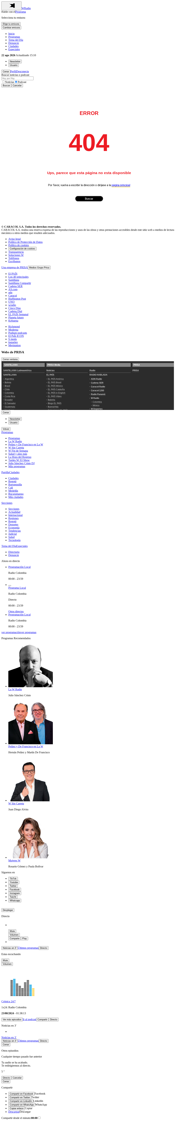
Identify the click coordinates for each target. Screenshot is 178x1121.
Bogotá (12, 481)
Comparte (14, 938)
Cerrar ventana (10, 359)
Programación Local (19, 566)
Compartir (42, 1019)
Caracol (12, 295)
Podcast (22, 82)
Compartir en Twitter (20, 1097)
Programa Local (17, 587)
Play (24, 938)
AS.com (12, 289)
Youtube (14, 882)
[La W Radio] (30, 686)
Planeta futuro (16, 317)
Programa (20, 11)
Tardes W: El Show (19, 460)
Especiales (14, 49)
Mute (12, 931)
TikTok (13, 878)
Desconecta (22, 71)
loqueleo (13, 342)
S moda (12, 339)
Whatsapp (15, 900)
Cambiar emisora (11, 27)
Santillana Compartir (19, 283)
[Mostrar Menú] (11, 5)
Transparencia (16, 251)
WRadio (26, 8)
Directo (43, 948)
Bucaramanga (15, 493)
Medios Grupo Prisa (39, 267)
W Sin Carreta (16, 447)
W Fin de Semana (18, 450)
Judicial (12, 533)
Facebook (15, 889)
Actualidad (14, 511)
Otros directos (16, 611)
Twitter (13, 886)
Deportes (13, 524)
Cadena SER (15, 286)
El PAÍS (12, 273)
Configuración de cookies (22, 248)
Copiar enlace (16, 1108)
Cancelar (17, 85)
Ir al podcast (29, 1019)
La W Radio (15, 441)
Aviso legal (14, 238)
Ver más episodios (12, 1019)
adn (10, 292)
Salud (11, 537)
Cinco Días (14, 308)
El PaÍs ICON (16, 335)
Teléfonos (13, 258)
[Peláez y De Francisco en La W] (30, 743)
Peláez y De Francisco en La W (25, 444)
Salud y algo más (17, 453)
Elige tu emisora (11, 24)
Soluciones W (16, 255)
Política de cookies (18, 245)
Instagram (15, 893)
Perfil (13, 71)
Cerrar (6, 71)
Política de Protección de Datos (25, 242)
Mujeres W (14, 860)
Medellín (13, 490)
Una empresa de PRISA (14, 267)
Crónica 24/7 (8, 1001)
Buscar (6, 85)
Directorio (13, 551)
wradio (12, 305)
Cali (10, 487)
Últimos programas (28, 947)
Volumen (14, 934)
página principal (121, 185)
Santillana (13, 279)
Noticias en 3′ (9, 948)
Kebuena (13, 320)
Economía (13, 527)
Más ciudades (15, 497)
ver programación (11, 632)
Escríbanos (14, 261)
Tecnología (14, 540)
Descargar (13, 1111)
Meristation (14, 345)
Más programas (16, 466)
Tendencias (14, 530)
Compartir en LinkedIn (21, 1101)
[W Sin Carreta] (30, 800)
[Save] (9, 585)
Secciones (6, 502)
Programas (14, 36)
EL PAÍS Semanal (18, 314)
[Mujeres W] (30, 857)
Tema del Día (15, 39)
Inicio (11, 33)
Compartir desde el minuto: (19, 1117)
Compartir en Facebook (21, 1093)
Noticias (9, 82)
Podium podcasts (17, 332)
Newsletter (15, 61)
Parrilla (5, 472)
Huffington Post (17, 298)
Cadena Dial (15, 311)
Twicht (13, 897)
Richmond (14, 326)
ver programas (28, 632)
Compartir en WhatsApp (22, 1104)
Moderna (13, 329)
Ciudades (13, 46)
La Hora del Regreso (19, 457)
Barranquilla (15, 484)
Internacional (15, 515)
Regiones (13, 518)
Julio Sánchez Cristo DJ (21, 463)
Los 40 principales (18, 276)
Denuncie (13, 43)
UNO (11, 301)
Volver (6, 429)
